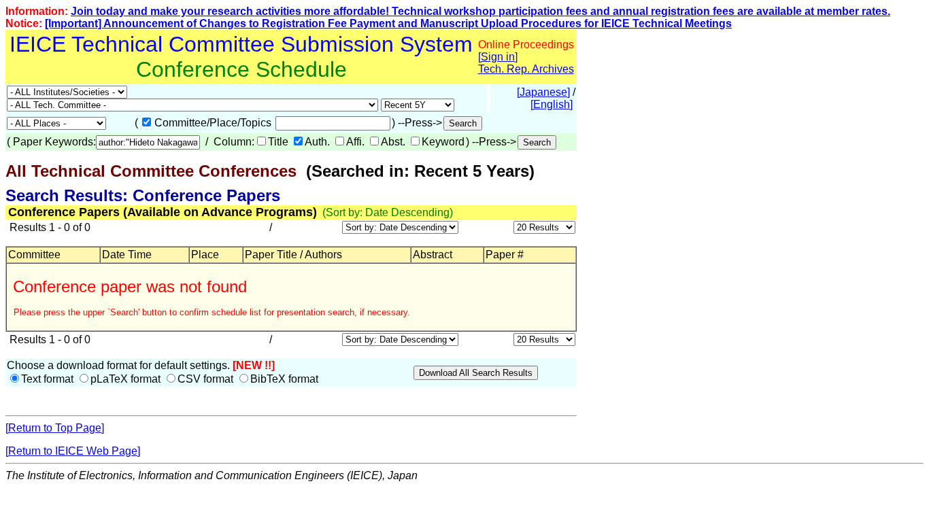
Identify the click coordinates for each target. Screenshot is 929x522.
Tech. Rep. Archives (526, 69)
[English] (551, 104)
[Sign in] (498, 57)
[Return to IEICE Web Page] (72, 451)
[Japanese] (543, 92)
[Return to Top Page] (54, 428)
